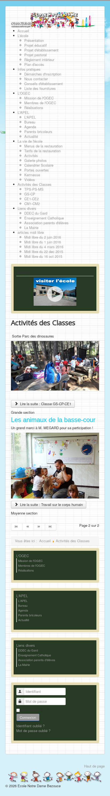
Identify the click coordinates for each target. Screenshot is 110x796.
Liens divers (25, 645)
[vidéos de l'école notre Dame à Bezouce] (55, 291)
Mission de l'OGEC (30, 560)
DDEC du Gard (28, 650)
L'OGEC (22, 555)
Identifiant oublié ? (30, 725)
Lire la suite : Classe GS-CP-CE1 (45, 403)
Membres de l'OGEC (31, 565)
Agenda (23, 610)
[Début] (16, 526)
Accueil (45, 540)
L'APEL (22, 595)
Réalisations (26, 570)
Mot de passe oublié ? (33, 730)
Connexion (28, 717)
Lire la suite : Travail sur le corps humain (51, 504)
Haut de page (94, 766)
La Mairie (24, 664)
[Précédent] (28, 526)
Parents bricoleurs (30, 615)
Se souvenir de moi (35, 709)
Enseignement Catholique (34, 655)
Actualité (23, 620)
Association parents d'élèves (36, 660)
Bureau (23, 605)
